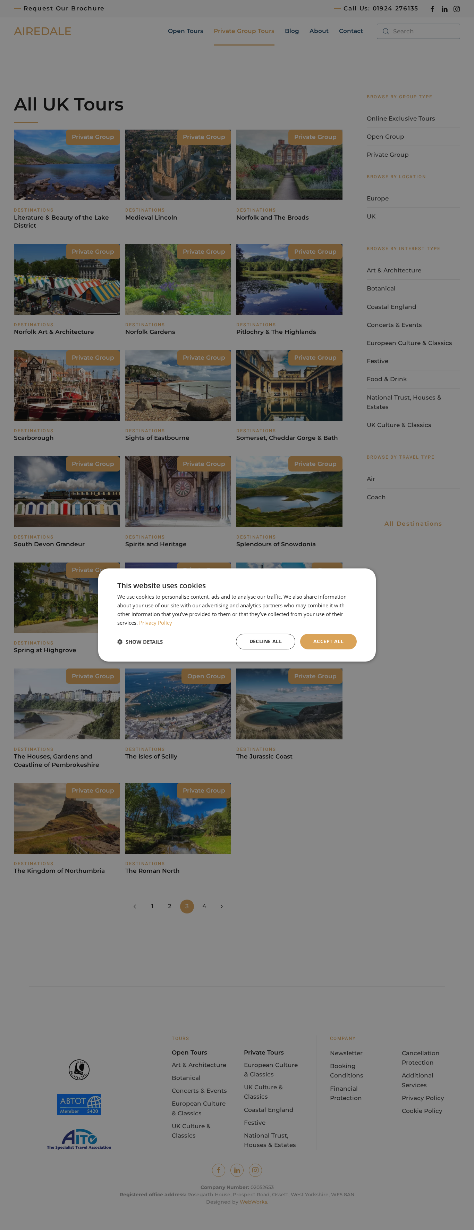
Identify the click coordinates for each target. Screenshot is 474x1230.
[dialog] (237, 615)
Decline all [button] (265, 641)
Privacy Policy (155, 622)
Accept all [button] (328, 641)
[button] (140, 642)
